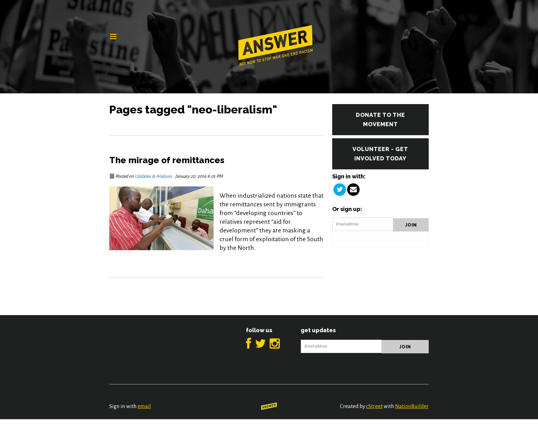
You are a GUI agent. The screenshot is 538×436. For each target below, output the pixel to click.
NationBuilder (412, 406)
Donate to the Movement (380, 119)
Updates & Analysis (153, 176)
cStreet (374, 406)
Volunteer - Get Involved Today (380, 154)
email (144, 406)
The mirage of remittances (166, 160)
